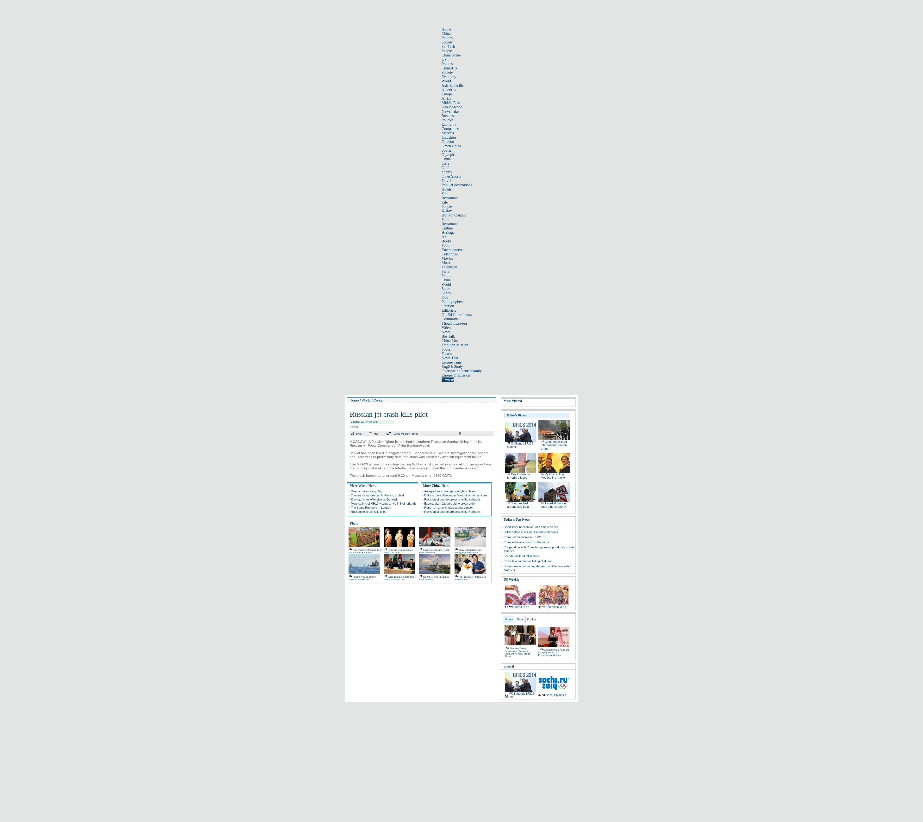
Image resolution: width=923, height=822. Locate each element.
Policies (447, 120)
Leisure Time (452, 362)
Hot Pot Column (454, 215)
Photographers (452, 302)
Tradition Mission (455, 345)
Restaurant (450, 198)
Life (445, 202)
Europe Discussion (456, 375)
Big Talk (448, 336)
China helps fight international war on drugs (554, 445)
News (446, 332)
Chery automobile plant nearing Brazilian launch (468, 551)
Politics (447, 38)
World (446, 81)
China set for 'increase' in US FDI (525, 537)
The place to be (556, 607)
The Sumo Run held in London (371, 507)
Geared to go (520, 607)
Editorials (449, 310)
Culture (447, 228)
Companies (450, 129)
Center (379, 400)
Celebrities (450, 254)
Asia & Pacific (453, 85)
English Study (452, 367)
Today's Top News (517, 519)
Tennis (447, 172)
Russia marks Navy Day (366, 491)
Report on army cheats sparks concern (449, 507)
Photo (446, 276)
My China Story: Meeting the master (553, 476)
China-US (449, 68)
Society (447, 42)
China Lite (450, 341)
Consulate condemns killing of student (528, 561)
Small (415, 433)
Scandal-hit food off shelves (522, 556)
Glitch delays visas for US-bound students (531, 532)
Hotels (446, 189)
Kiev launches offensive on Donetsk (374, 499)
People (447, 51)
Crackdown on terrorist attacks (518, 476)
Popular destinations (457, 185)
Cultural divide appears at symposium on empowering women (553, 652)
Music (446, 263)
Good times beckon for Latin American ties (531, 527)
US (444, 59)
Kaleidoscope (452, 107)
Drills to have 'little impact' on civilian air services (455, 495)
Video (446, 328)
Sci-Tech (448, 46)
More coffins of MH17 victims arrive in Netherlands (383, 503)
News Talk (450, 358)
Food (445, 194)
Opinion (448, 142)
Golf (445, 168)
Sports (446, 150)
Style (445, 271)
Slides (446, 293)
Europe (447, 94)
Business (448, 116)
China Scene (451, 55)
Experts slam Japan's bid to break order (450, 503)
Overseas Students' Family (462, 371)
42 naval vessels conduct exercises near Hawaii (362, 578)
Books (446, 241)
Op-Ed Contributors (457, 315)
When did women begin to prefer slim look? (398, 551)
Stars (445, 163)
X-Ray (447, 211)
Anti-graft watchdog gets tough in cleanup (451, 491)
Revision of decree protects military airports (452, 499)
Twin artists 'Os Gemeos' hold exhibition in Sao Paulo (365, 551)
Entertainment (452, 250)
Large (396, 433)
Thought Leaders (455, 323)
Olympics (449, 155)
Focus (446, 349)
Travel (446, 181)
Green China (451, 146)
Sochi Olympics (556, 695)
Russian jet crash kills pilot (368, 511)
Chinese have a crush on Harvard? (526, 542)
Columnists (450, 319)
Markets (448, 133)
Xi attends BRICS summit (520, 695)
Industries (449, 137)
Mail (376, 433)
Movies (447, 258)
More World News (363, 486)
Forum (447, 354)
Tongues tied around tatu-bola (518, 505)
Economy (449, 77)
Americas (449, 90)
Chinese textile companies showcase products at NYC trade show (517, 652)
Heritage (448, 232)
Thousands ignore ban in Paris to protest (377, 495)
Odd (445, 297)
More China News (436, 486)
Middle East (451, 103)
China (446, 33)
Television (449, 267)
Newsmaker (451, 111)
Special (509, 666)
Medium (405, 433)
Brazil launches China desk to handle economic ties (400, 578)
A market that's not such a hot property (554, 505)
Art (444, 237)
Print (359, 433)
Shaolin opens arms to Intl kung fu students (434, 551)
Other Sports (451, 176)
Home (446, 29)
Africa (446, 98)
